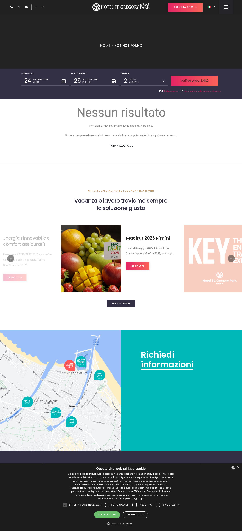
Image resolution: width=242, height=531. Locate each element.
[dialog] (121, 497)
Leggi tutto (15, 277)
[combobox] (233, 468)
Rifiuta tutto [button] (135, 514)
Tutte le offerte (121, 303)
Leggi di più (139, 498)
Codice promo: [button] (170, 91)
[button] (45, 81)
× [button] (238, 467)
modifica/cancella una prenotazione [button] (202, 91)
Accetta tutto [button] (107, 514)
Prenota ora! (183, 7)
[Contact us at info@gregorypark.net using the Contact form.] (26, 7)
